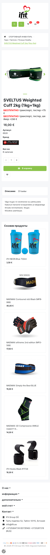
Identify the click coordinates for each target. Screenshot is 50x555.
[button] (5, 74)
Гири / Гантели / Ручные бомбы (18, 40)
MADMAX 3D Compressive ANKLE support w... (22, 427)
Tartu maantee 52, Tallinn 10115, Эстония (25, 521)
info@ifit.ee (11, 524)
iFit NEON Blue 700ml (16, 259)
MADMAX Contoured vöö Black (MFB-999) (24, 301)
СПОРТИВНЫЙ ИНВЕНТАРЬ (21, 37)
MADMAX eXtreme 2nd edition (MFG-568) (24, 344)
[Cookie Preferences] (3, 551)
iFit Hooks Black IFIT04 (17, 469)
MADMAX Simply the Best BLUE (21, 385)
